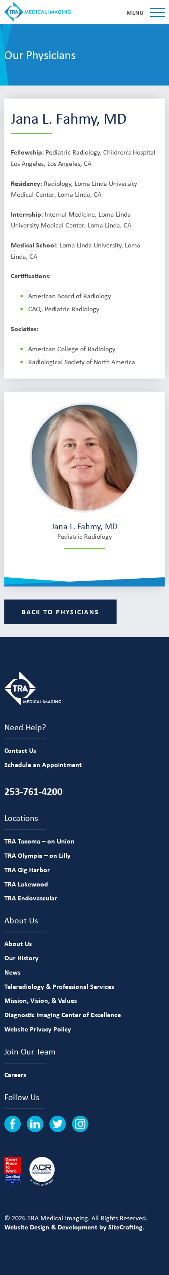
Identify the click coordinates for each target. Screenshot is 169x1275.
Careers (15, 1074)
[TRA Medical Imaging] (37, 12)
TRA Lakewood (26, 884)
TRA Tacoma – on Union (39, 841)
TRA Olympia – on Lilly (37, 855)
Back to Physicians (60, 611)
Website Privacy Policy (37, 1029)
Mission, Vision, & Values (40, 1000)
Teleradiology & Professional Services (59, 986)
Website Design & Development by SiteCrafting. (74, 1227)
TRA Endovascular (30, 898)
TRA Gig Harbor (27, 869)
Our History (21, 957)
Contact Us (20, 750)
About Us (18, 943)
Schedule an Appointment (43, 764)
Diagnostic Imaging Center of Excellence (62, 1014)
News (12, 972)
